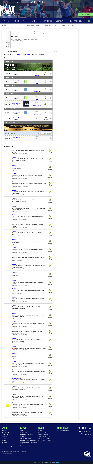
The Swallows (37, 91)
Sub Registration (17, 2)
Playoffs (35, 54)
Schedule (19, 54)
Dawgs (37, 75)
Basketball (5, 434)
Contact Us (8, 2)
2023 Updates (24, 444)
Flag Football (5, 432)
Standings (27, 54)
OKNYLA (58, 462)
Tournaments (76, 20)
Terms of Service (15, 451)
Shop (89, 20)
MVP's (25, 20)
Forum (7, 57)
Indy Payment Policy (43, 434)
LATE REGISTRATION (44, 440)
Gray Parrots (15, 256)
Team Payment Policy (44, 436)
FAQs (25, 2)
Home (12, 25)
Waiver (40, 430)
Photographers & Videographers (28, 442)
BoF (37, 83)
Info (13, 54)
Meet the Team (24, 432)
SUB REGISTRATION (44, 438)
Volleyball (4, 436)
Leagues (5, 20)
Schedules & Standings (42, 20)
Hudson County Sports (8, 446)
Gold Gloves (15, 289)
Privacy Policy (42, 432)
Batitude (14, 149)
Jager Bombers (37, 105)
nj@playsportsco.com (85, 433)
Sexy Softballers (16, 378)
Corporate (60, 20)
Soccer (4, 430)
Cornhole (4, 442)
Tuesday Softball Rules (51, 25)
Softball (4, 444)
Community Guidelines (26, 446)
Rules (16, 20)
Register (20, 25)
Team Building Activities (63, 430)
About (1, 2)
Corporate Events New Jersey (28, 440)
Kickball (4, 438)
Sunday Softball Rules (68, 25)
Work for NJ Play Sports (26, 434)
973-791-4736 (87, 434)
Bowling (4, 440)
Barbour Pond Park (16, 72)
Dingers (14, 370)
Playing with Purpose (25, 438)
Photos (43, 54)
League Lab (9, 453)
